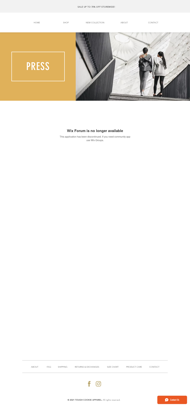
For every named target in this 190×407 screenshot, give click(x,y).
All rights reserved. (111, 400)
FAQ (49, 367)
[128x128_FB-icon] (89, 384)
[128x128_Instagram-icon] (98, 384)
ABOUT (34, 367)
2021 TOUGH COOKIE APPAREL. (86, 400)
